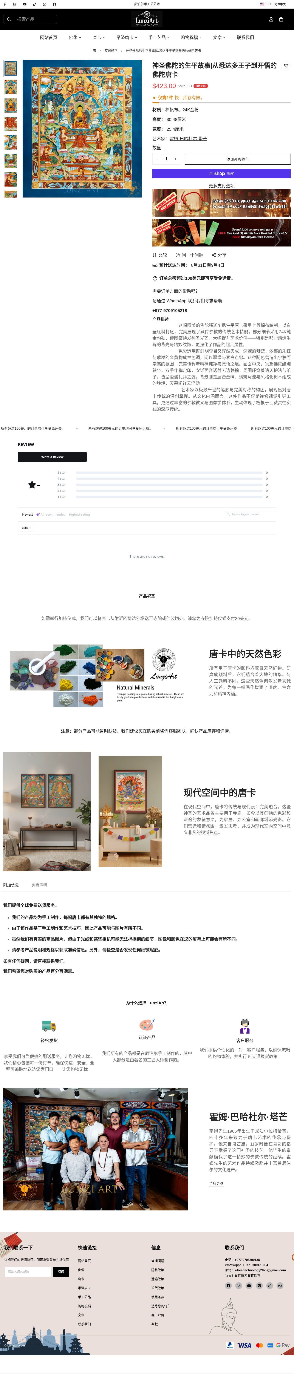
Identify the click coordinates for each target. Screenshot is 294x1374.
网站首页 (48, 37)
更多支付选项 (222, 186)
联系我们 (245, 37)
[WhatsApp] (44, 4)
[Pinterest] (5, 4)
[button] (281, 19)
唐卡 (97, 37)
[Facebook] (54, 4)
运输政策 (157, 1279)
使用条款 (157, 1297)
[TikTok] (34, 4)
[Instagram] (15, 4)
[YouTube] (24, 4)
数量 (156, 148)
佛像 (73, 37)
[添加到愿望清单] (286, 66)
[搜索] (9, 19)
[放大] (132, 69)
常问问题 (157, 1261)
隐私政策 (157, 1270)
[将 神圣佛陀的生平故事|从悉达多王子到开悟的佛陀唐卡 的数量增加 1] (175, 158)
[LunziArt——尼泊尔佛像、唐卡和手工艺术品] (146, 19)
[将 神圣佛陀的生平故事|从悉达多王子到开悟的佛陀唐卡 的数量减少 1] (157, 158)
